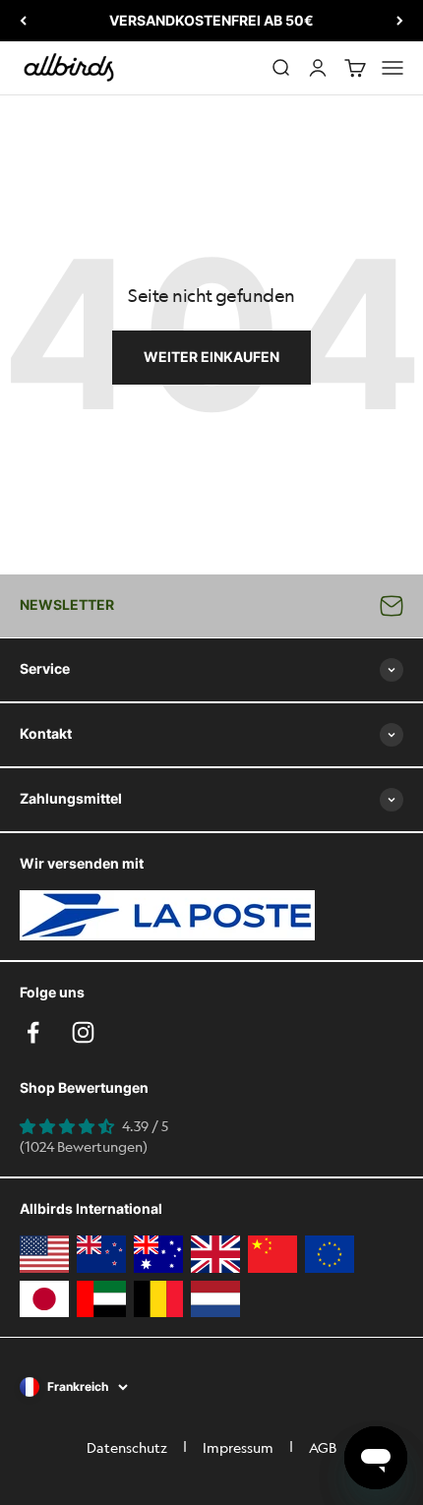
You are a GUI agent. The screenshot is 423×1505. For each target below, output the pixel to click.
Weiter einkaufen (211, 356)
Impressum (238, 1447)
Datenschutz (127, 1447)
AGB (322, 1447)
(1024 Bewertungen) (84, 1146)
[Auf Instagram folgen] (83, 1032)
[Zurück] (23, 20)
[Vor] (399, 20)
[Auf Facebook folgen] (33, 1032)
